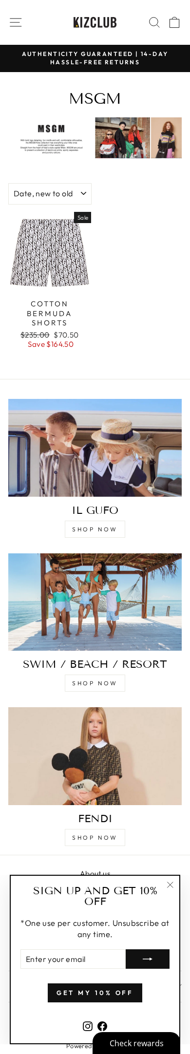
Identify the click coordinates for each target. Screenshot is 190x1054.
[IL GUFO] (95, 447)
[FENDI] (95, 756)
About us (95, 873)
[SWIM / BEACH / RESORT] (95, 602)
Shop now (95, 529)
